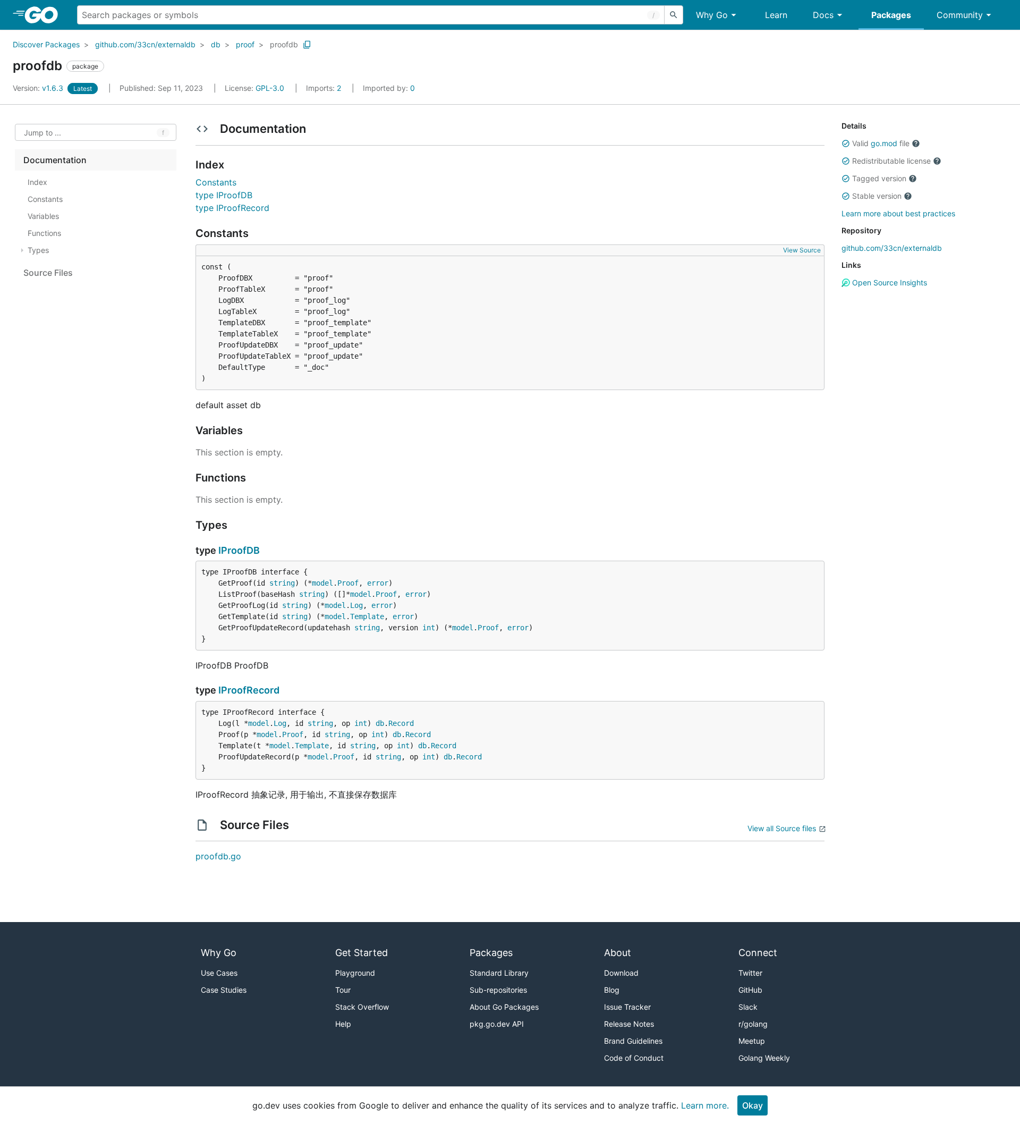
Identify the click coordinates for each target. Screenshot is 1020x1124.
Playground (355, 972)
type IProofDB (224, 195)
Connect (757, 952)
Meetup (751, 1040)
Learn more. (705, 1105)
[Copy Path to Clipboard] (307, 44)
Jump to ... (42, 132)
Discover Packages (46, 44)
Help (343, 1023)
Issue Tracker (627, 1006)
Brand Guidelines (633, 1040)
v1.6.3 (39, 87)
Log (356, 605)
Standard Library (499, 972)
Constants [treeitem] (45, 199)
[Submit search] (673, 14)
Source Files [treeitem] (48, 272)
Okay (752, 1105)
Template (367, 616)
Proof (348, 583)
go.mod (884, 143)
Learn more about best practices (898, 213)
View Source (802, 250)
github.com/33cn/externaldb (145, 44)
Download (621, 972)
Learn (776, 15)
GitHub (750, 989)
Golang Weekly (764, 1057)
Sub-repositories (498, 989)
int (428, 627)
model (322, 583)
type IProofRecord (232, 207)
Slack (748, 1006)
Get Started (361, 952)
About (617, 952)
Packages (891, 15)
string (282, 583)
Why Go (712, 15)
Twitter (750, 972)
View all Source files (781, 828)
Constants (216, 182)
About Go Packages (504, 1006)
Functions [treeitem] (44, 233)
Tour (343, 989)
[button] (846, 143)
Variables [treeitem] (43, 216)
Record (401, 723)
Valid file (881, 143)
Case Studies (223, 989)
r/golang (753, 1023)
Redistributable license (891, 160)
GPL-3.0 (270, 87)
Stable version (877, 195)
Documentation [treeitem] (55, 160)
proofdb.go (218, 856)
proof (245, 44)
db (215, 44)
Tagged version (879, 178)
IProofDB (239, 550)
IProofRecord (248, 690)
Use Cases (219, 972)
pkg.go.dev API (497, 1023)
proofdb (284, 44)
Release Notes (629, 1023)
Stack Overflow (362, 1006)
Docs (823, 15)
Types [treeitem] (38, 250)
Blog (611, 989)
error (377, 583)
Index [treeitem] (37, 182)
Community (960, 15)
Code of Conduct (634, 1057)
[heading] (45, 14)
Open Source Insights (888, 282)
